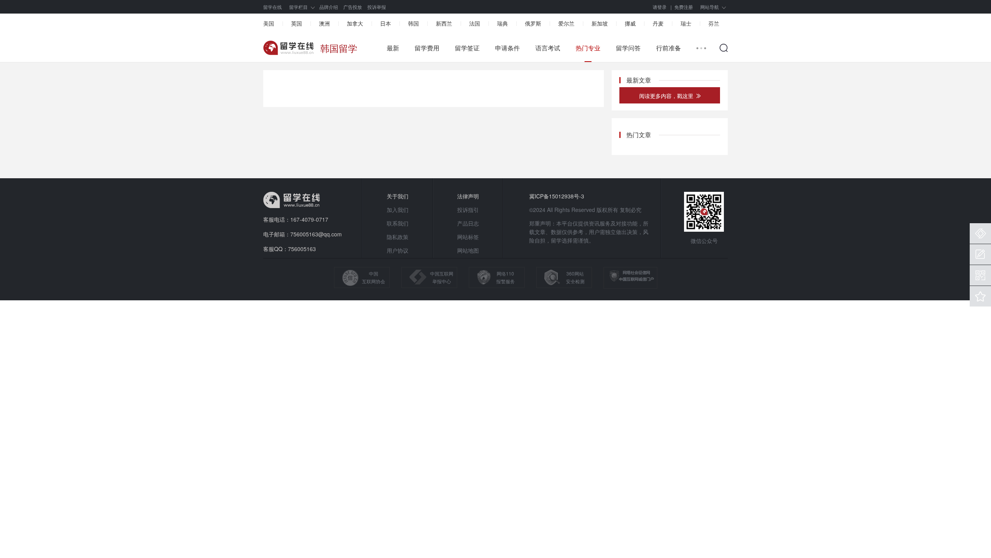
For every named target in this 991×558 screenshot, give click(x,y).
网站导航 (709, 6)
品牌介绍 (328, 6)
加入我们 (397, 210)
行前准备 (668, 48)
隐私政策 (397, 237)
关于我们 (397, 196)
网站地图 (468, 250)
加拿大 (355, 23)
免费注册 (683, 6)
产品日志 (468, 223)
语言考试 (547, 48)
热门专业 (588, 48)
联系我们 (397, 223)
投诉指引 (468, 210)
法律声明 (468, 196)
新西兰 (444, 23)
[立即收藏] (980, 296)
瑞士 (686, 23)
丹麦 (658, 23)
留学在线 (272, 6)
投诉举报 (376, 6)
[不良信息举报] (980, 233)
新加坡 (600, 23)
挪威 (630, 23)
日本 (385, 23)
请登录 (660, 6)
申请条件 (507, 48)
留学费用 (427, 48)
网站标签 (468, 237)
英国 (296, 23)
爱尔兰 (566, 23)
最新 (393, 48)
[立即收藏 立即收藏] (980, 296)
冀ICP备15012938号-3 (556, 196)
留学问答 (628, 48)
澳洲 (324, 23)
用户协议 (397, 250)
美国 (268, 23)
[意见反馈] (980, 254)
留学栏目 (298, 6)
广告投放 (352, 6)
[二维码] (980, 275)
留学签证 (467, 48)
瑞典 (502, 23)
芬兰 (713, 23)
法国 (474, 23)
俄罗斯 (533, 23)
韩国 (413, 23)
